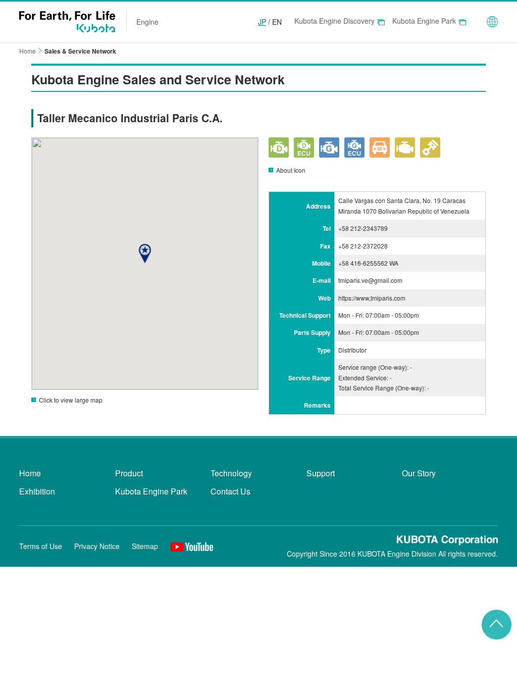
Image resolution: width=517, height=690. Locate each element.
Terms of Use (40, 546)
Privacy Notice (97, 546)
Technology (231, 473)
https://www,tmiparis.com (371, 297)
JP (262, 22)
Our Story (419, 473)
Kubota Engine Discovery (334, 21)
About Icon (290, 170)
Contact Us (230, 491)
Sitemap (145, 546)
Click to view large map (70, 400)
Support (320, 473)
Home (27, 50)
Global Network (492, 21)
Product (129, 473)
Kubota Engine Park (424, 21)
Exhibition (37, 491)
